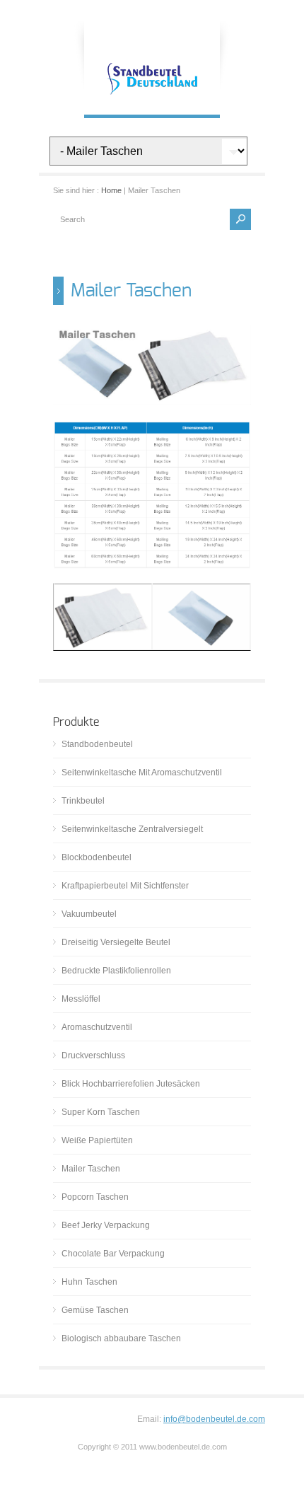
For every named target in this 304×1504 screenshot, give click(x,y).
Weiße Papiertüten (97, 1140)
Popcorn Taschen (95, 1197)
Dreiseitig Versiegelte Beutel (116, 942)
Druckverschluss (93, 1055)
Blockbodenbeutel (96, 857)
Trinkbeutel (83, 801)
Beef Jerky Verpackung (106, 1225)
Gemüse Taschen (95, 1310)
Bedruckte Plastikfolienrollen (116, 971)
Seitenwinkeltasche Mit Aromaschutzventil (142, 772)
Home (111, 190)
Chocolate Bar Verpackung (113, 1254)
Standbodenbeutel (97, 744)
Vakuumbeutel (89, 914)
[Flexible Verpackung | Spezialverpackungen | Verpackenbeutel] (152, 100)
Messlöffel (81, 999)
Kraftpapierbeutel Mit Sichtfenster (125, 886)
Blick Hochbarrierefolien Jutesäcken (131, 1084)
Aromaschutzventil (97, 1027)
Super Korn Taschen (101, 1112)
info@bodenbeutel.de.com (214, 1419)
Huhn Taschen (89, 1282)
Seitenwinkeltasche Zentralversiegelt (132, 829)
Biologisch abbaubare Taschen (121, 1338)
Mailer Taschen (91, 1169)
